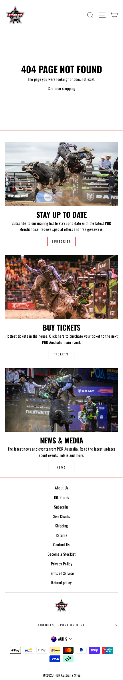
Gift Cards (61, 497)
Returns (61, 535)
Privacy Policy (61, 564)
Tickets (61, 354)
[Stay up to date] (61, 174)
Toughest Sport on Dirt (61, 625)
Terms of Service (61, 573)
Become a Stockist (61, 554)
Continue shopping (62, 88)
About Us (61, 488)
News (61, 467)
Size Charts (61, 516)
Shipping (61, 526)
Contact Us (61, 544)
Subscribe (61, 241)
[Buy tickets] (61, 287)
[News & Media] (61, 400)
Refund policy (61, 582)
